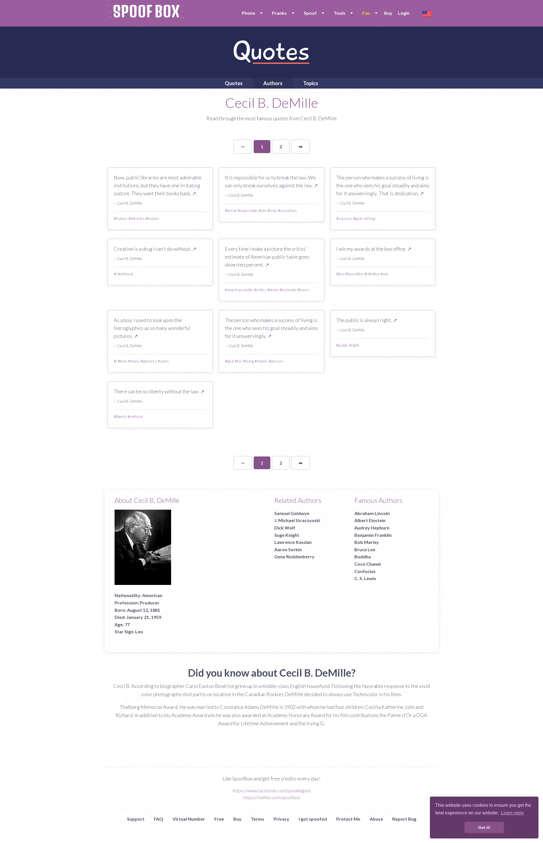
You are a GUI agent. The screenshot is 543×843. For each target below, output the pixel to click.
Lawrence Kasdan (293, 542)
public (343, 345)
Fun (366, 13)
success (345, 218)
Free (219, 818)
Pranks (279, 13)
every (304, 289)
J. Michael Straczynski (297, 520)
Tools (339, 13)
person (277, 361)
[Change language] (426, 13)
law (263, 210)
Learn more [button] (512, 812)
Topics (310, 83)
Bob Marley (366, 542)
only (273, 210)
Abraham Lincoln (372, 513)
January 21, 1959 (143, 617)
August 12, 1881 (143, 610)
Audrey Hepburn (371, 527)
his (239, 361)
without (126, 273)
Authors (273, 83)
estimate (289, 289)
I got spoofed (313, 818)
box (341, 273)
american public (240, 289)
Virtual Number (189, 818)
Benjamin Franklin (373, 535)
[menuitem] (251, 13)
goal (230, 361)
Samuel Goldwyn (291, 513)
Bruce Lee (364, 549)
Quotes (234, 83)
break (232, 210)
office (375, 273)
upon (164, 361)
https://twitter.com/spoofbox (271, 797)
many (135, 361)
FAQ (158, 818)
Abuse (376, 818)
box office (355, 273)
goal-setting (365, 218)
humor (122, 218)
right (355, 345)
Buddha (362, 556)
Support (136, 818)
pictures (150, 361)
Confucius (365, 571)
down (274, 289)
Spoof (310, 13)
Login (404, 13)
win (386, 273)
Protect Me (348, 818)
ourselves (288, 210)
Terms (257, 818)
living (249, 361)
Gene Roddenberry (294, 556)
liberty (121, 416)
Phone (248, 13)
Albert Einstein (369, 520)
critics (261, 289)
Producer (150, 602)
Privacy (281, 818)
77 (127, 624)
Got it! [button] (484, 827)
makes (262, 361)
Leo (139, 631)
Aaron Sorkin (288, 549)
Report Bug (404, 818)
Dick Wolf (284, 527)
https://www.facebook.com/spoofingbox (272, 790)
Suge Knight (286, 535)
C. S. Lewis (365, 578)
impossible (249, 210)
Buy (388, 13)
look (123, 361)
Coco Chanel (367, 564)
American (152, 595)
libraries (138, 218)
